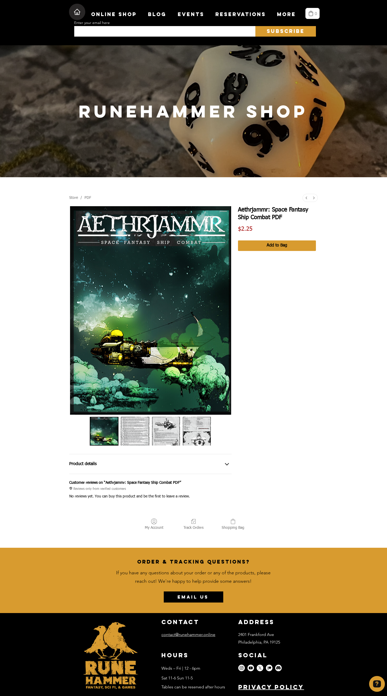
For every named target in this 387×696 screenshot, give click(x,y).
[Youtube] (250, 668)
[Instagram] (241, 668)
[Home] (77, 12)
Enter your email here (92, 22)
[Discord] (278, 668)
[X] (260, 668)
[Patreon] (269, 668)
